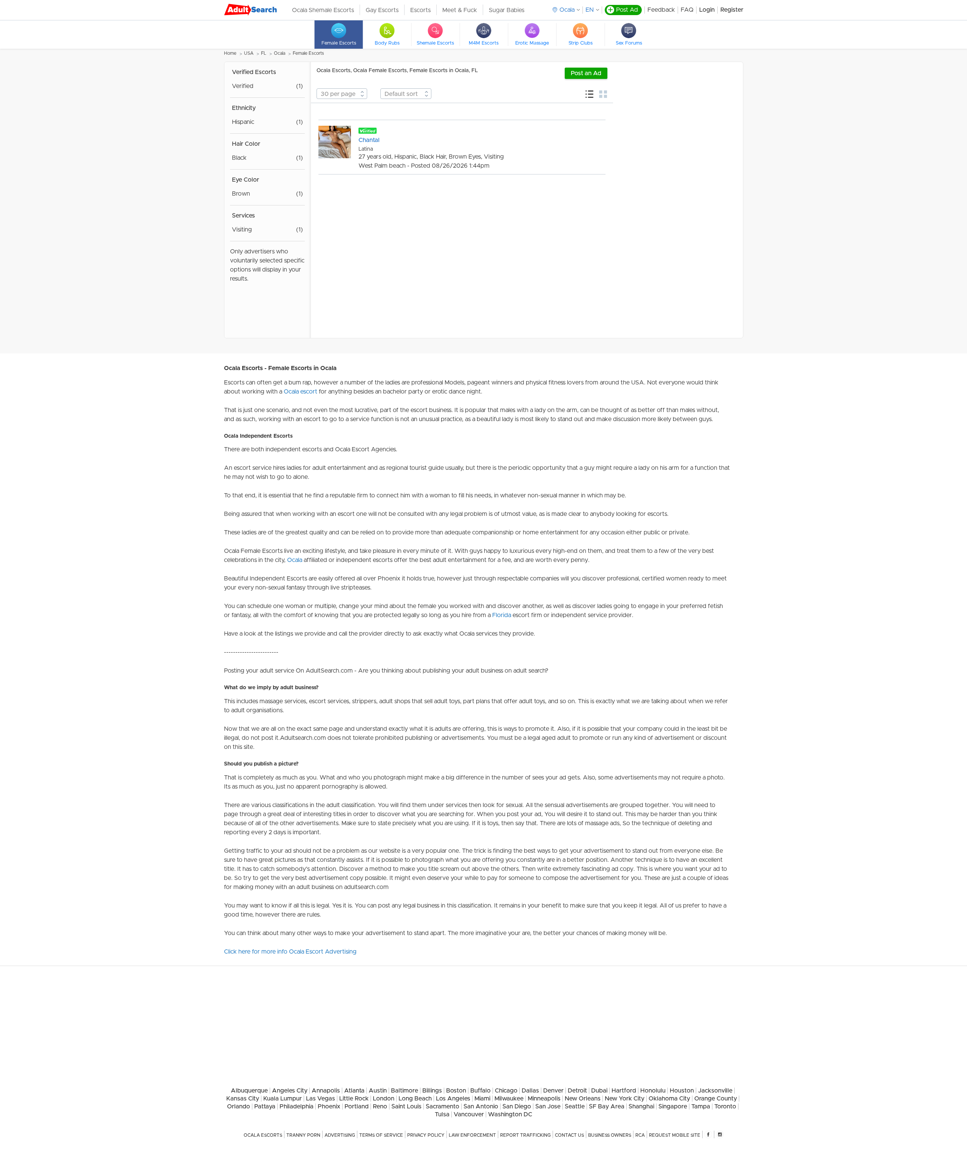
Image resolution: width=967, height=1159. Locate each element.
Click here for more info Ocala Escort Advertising (290, 952)
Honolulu (653, 1091)
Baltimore (404, 1091)
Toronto (725, 1106)
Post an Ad (586, 73)
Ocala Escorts (263, 1135)
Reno (380, 1106)
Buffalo (480, 1091)
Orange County (715, 1099)
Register (731, 10)
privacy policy (426, 1135)
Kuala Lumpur (282, 1099)
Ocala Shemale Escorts (323, 10)
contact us (569, 1135)
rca (640, 1135)
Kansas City (242, 1099)
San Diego (516, 1106)
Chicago (506, 1091)
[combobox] (342, 93)
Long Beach (415, 1099)
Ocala (279, 53)
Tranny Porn (303, 1135)
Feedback (661, 10)
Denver (553, 1091)
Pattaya (264, 1106)
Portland (356, 1106)
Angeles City (289, 1091)
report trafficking (525, 1135)
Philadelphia (297, 1106)
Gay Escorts (382, 10)
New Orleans (583, 1099)
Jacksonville (715, 1091)
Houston (682, 1091)
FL (263, 53)
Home (230, 53)
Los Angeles (453, 1099)
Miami (482, 1099)
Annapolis (326, 1091)
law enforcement (472, 1135)
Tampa (700, 1106)
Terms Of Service (381, 1135)
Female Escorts (308, 53)
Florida (501, 615)
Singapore (672, 1106)
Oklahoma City (669, 1099)
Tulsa (442, 1114)
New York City (624, 1099)
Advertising (339, 1135)
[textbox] (342, 94)
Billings (432, 1091)
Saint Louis (406, 1106)
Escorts (420, 10)
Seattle (575, 1106)
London (383, 1099)
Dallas (530, 1091)
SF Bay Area (606, 1106)
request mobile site (674, 1135)
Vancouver (469, 1114)
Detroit (577, 1091)
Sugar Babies (506, 10)
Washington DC (510, 1114)
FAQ (687, 10)
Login (707, 10)
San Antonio (480, 1106)
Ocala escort (300, 392)
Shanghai (641, 1106)
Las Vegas (320, 1099)
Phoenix (329, 1106)
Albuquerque (249, 1091)
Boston (456, 1091)
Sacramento (442, 1106)
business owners (609, 1135)
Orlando (238, 1106)
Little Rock (354, 1099)
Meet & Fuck (459, 10)
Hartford (624, 1091)
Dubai (599, 1091)
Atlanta (354, 1091)
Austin (378, 1091)
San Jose (548, 1106)
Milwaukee (509, 1099)
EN (589, 10)
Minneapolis (544, 1099)
